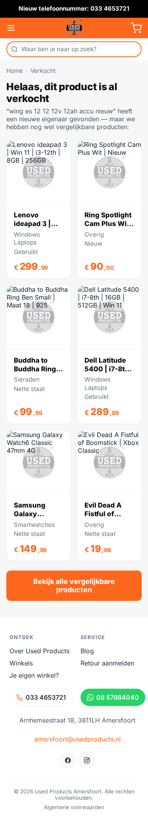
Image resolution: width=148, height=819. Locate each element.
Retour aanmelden (107, 663)
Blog (87, 651)
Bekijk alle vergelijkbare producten (74, 585)
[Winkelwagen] (136, 27)
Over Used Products (39, 651)
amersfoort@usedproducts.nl (77, 739)
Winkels (21, 663)
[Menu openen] (11, 28)
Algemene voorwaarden (74, 807)
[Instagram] (87, 760)
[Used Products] (74, 28)
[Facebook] (68, 760)
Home (14, 70)
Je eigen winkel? (34, 675)
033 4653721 (46, 697)
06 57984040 (117, 697)
